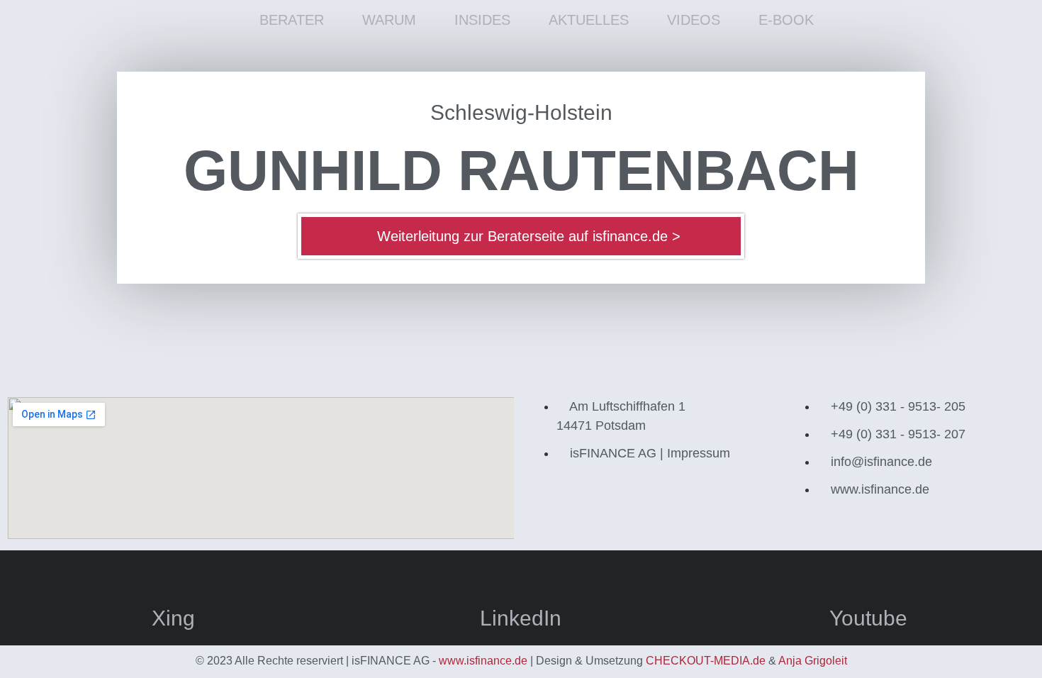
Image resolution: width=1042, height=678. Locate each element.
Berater (291, 20)
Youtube (868, 618)
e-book (786, 20)
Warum (389, 20)
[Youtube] (868, 575)
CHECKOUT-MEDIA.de (706, 661)
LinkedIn (520, 618)
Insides (482, 20)
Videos (693, 20)
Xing (173, 618)
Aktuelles (589, 20)
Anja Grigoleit (812, 661)
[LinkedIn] (521, 575)
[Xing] (173, 575)
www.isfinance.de (483, 661)
